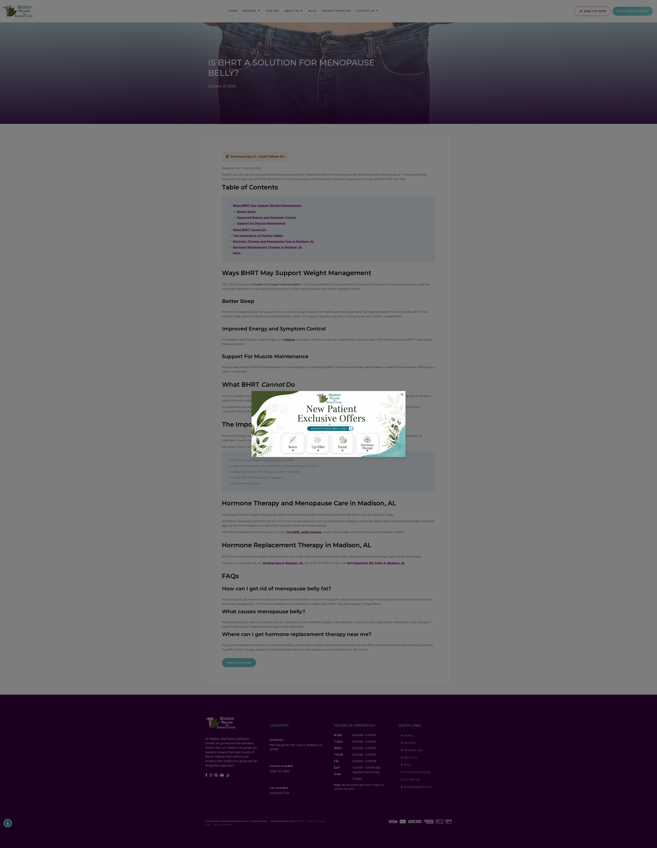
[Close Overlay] (402, 394)
